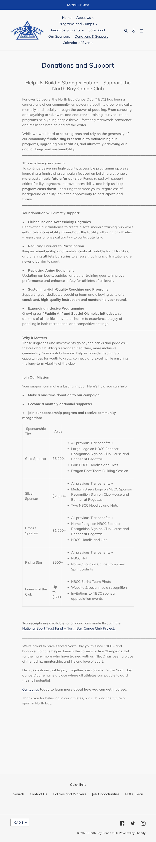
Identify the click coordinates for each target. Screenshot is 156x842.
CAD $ (18, 822)
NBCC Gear (134, 794)
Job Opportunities (105, 794)
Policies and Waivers (69, 794)
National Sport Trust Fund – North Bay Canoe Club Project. (69, 628)
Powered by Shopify (132, 833)
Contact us (30, 689)
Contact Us (38, 794)
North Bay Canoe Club (103, 833)
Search (18, 794)
